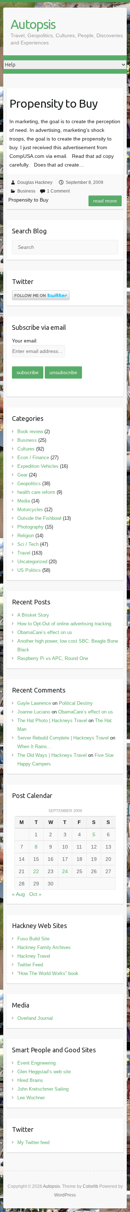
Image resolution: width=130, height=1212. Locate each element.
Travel (23, 553)
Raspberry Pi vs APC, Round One (52, 658)
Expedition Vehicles (37, 466)
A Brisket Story (33, 615)
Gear (22, 475)
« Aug (18, 894)
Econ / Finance (33, 457)
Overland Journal (35, 1018)
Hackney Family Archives (44, 947)
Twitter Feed (30, 964)
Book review (30, 431)
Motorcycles (30, 509)
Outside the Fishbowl (39, 518)
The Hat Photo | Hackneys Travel (52, 720)
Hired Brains (30, 1080)
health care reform (36, 492)
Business (26, 191)
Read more (105, 201)
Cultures (26, 449)
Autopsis (32, 24)
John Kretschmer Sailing (43, 1089)
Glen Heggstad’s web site (44, 1071)
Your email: (25, 341)
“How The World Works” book (47, 973)
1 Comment (58, 191)
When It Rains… (34, 746)
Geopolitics (29, 483)
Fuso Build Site (33, 938)
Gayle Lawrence (34, 703)
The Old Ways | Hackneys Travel (52, 755)
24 (65, 871)
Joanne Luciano (33, 712)
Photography (30, 527)
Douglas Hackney (34, 182)
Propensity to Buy (53, 103)
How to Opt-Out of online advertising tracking (64, 623)
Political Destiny (76, 703)
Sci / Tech (28, 544)
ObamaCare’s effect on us (44, 632)
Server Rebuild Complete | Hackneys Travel (63, 738)
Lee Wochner (31, 1097)
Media (23, 501)
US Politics (29, 570)
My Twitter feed (33, 1142)
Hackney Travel (33, 956)
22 (36, 871)
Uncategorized (32, 561)
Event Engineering (36, 1063)
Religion (25, 535)
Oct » (35, 894)
